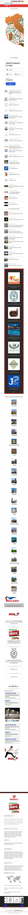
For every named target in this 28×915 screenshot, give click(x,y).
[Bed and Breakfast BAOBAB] (14, 278)
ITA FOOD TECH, (12, 180)
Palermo (17, 843)
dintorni (15, 263)
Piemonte (14, 504)
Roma (8, 843)
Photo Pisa (16, 853)
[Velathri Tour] (14, 347)
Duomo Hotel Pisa (9, 858)
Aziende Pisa (11, 853)
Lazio (14, 455)
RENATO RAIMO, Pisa (13, 198)
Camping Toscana (7, 868)
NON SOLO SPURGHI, (13, 372)
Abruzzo (14, 405)
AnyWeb (3, 907)
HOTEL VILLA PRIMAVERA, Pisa (14, 304)
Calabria (14, 425)
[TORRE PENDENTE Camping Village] (14, 329)
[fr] (17, 1)
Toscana (14, 553)
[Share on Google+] (12, 686)
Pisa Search (11, 854)
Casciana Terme (16, 139)
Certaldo (15, 121)
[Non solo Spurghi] (14, 364)
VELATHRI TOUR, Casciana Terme (15, 140)
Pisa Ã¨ (17, 857)
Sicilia (14, 543)
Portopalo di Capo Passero (17, 90)
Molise (14, 484)
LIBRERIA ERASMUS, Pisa (14, 174)
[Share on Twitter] (16, 686)
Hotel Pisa (20, 854)
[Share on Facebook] (9, 686)
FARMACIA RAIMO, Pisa (14, 104)
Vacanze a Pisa (12, 857)
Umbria (14, 573)
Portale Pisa (6, 853)
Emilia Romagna (14, 524)
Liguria (14, 465)
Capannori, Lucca (17, 145)
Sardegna (14, 533)
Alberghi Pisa (6, 855)
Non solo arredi (19, 869)
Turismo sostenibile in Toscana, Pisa (15, 265)
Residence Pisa (12, 855)
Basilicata (14, 415)
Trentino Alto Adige (14, 563)
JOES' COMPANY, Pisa (13, 204)
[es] (22, 1)
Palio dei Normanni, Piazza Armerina (16, 213)
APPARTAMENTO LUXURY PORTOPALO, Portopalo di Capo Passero (15, 93)
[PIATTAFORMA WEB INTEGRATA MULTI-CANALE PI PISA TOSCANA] (6, 900)
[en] (14, 1)
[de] (20, 1)
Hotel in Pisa (16, 854)
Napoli (5, 844)
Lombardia (14, 474)
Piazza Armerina (15, 115)
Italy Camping (13, 868)
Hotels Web (19, 907)
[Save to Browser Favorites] (18, 686)
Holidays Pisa (6, 857)
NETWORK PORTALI (18, 910)
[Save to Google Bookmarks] (10, 686)
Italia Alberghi (14, 867)
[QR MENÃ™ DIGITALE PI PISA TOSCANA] (19, 900)
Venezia (14, 843)
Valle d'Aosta (14, 583)
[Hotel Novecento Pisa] (14, 312)
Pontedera (15, 190)
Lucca (15, 127)
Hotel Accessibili (13, 869)
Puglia (14, 514)
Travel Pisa (6, 854)
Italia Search (23, 907)
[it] (12, 1)
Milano (21, 843)
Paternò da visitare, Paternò (14, 259)
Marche (14, 494)
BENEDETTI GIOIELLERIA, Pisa (15, 110)
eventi (13, 212)
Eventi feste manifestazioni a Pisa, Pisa (16, 219)
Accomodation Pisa (19, 855)
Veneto (14, 593)
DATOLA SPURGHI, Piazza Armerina (16, 156)
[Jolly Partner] (14, 380)
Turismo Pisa (21, 853)
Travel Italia (10, 867)
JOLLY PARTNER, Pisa (13, 168)
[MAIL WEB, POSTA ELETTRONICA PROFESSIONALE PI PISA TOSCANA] (13, 900)
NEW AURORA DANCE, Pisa (14, 134)
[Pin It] (15, 686)
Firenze (11, 843)
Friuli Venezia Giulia (14, 445)
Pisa (14, 97)
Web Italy (19, 867)
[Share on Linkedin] (13, 686)
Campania (14, 435)
